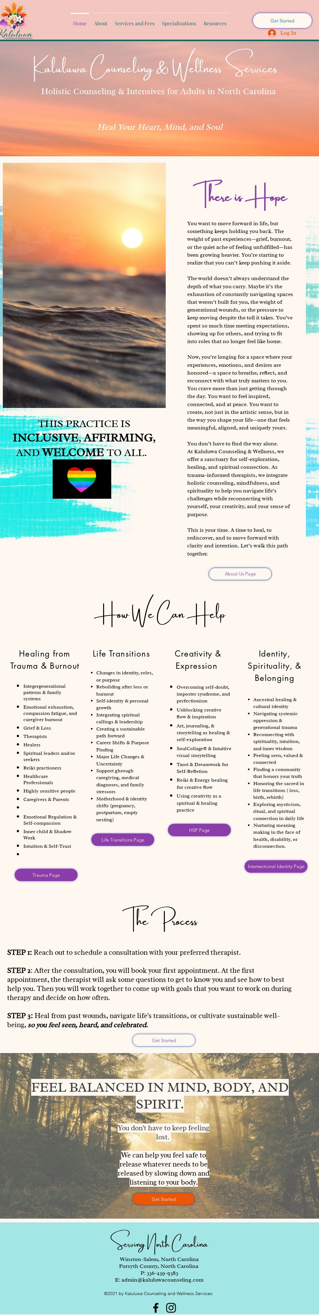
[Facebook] (155, 1307)
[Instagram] (171, 1307)
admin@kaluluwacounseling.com (162, 1279)
